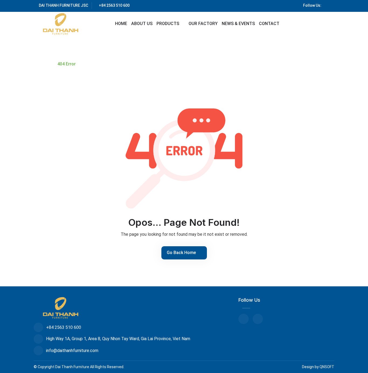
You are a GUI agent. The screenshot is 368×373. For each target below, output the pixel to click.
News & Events (238, 23)
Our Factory (203, 23)
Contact (269, 23)
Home (121, 23)
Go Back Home (182, 252)
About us (141, 23)
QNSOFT (327, 367)
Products (168, 23)
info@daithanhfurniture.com (72, 350)
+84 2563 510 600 (114, 5)
